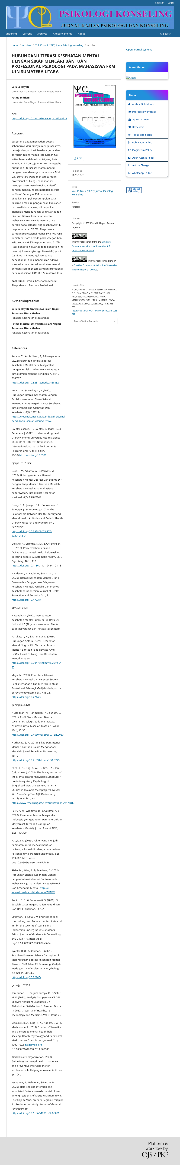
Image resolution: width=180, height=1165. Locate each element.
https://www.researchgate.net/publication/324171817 (43, 802)
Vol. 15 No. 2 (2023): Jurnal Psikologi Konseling (59, 45)
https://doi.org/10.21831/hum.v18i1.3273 (36, 760)
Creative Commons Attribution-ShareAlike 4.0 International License (91, 246)
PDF (79, 158)
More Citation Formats (86, 321)
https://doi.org (33, 1044)
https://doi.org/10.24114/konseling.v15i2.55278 (39, 118)
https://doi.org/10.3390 (32, 455)
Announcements (62, 33)
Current (27, 33)
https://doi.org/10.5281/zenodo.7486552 (35, 382)
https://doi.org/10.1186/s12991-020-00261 (36, 1113)
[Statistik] (134, 191)
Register (159, 2)
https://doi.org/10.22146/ (26, 697)
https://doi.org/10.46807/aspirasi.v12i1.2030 (37, 734)
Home (15, 45)
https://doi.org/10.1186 (25, 565)
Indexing (11, 33)
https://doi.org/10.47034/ (26, 599)
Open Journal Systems (139, 49)
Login (171, 2)
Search (166, 33)
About (82, 33)
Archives (42, 33)
